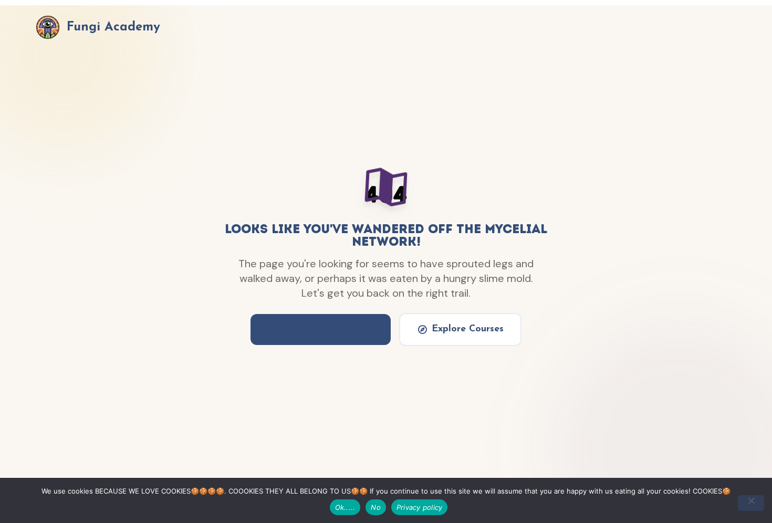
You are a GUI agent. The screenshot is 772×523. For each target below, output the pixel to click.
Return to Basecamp (328, 329)
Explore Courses (468, 329)
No (376, 507)
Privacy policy (420, 507)
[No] (751, 503)
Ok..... (345, 507)
